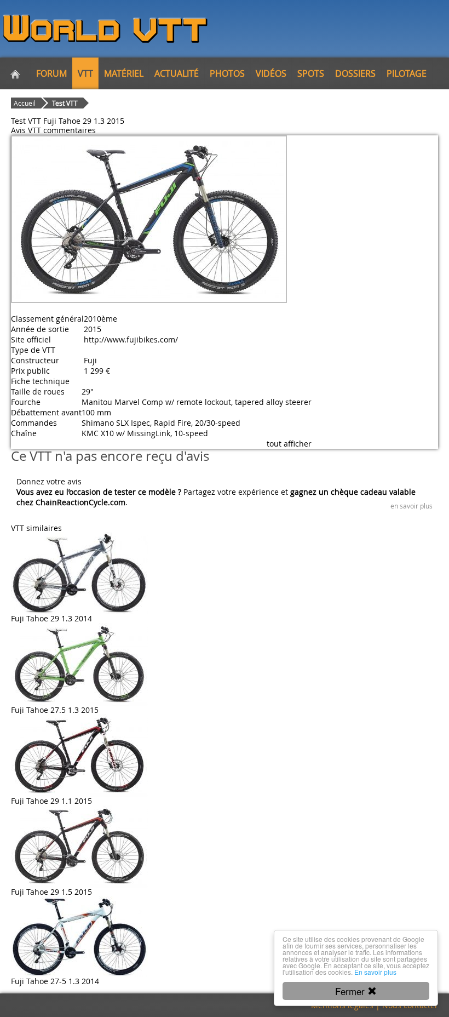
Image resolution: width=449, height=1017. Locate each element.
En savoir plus (375, 971)
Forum (51, 73)
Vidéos (271, 73)
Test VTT (65, 103)
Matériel (123, 73)
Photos (227, 73)
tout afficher (289, 443)
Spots (310, 73)
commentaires (69, 130)
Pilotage (407, 73)
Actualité (176, 73)
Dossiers (355, 73)
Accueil (25, 103)
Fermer (351, 991)
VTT (85, 73)
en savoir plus (411, 505)
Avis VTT (26, 130)
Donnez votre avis (49, 481)
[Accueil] (15, 73)
